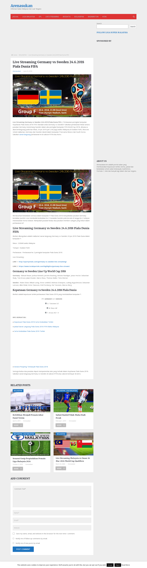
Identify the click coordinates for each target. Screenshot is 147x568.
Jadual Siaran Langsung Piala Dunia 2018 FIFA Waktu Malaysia (36, 326)
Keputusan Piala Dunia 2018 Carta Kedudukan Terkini (33, 322)
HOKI (104, 16)
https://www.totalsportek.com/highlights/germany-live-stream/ (44, 266)
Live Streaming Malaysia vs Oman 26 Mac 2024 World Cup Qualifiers (73, 459)
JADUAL (15, 16)
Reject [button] (118, 565)
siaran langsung (25, 134)
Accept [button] (110, 565)
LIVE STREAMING (52, 16)
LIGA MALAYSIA (28, 16)
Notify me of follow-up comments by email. (31, 538)
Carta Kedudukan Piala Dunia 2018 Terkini (29, 331)
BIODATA (66, 16)
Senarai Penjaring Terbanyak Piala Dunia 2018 (31, 367)
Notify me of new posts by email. (28, 543)
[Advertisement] (52, 38)
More (16, 425)
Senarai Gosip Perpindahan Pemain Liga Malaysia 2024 (29, 459)
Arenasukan (21, 6)
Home (15, 55)
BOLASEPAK (79, 16)
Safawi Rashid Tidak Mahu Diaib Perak (71, 416)
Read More (125, 565)
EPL (40, 16)
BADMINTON (93, 16)
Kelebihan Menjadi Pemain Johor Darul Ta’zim (28, 416)
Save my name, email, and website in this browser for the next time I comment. (45, 533)
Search (99, 23)
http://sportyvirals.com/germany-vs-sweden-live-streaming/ (43, 262)
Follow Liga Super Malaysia (112, 32)
